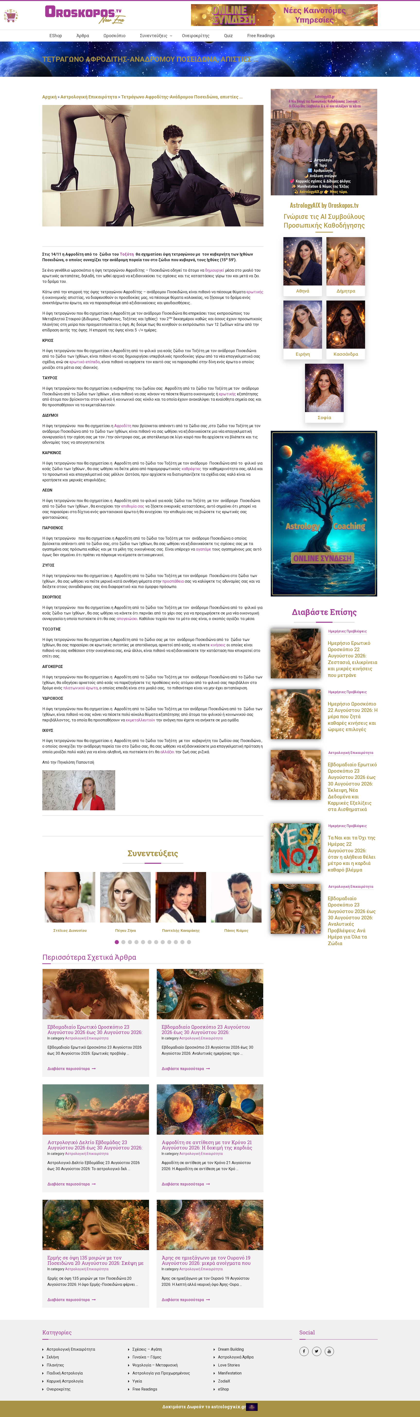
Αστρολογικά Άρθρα (236, 1357)
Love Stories (229, 1365)
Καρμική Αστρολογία (65, 1381)
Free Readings (144, 1389)
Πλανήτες (55, 1365)
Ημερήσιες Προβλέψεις (347, 631)
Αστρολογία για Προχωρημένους (161, 1373)
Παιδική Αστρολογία (65, 1373)
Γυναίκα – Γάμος (146, 1357)
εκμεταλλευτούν (140, 720)
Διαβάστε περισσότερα (69, 1068)
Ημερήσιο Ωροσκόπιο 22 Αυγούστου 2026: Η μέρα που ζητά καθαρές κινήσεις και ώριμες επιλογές (353, 717)
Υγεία (137, 1381)
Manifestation (230, 1373)
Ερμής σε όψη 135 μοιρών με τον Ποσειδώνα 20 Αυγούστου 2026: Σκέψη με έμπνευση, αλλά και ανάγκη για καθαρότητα (95, 1265)
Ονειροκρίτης (59, 1389)
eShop (223, 1389)
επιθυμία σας (132, 506)
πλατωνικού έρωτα (80, 688)
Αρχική (50, 96)
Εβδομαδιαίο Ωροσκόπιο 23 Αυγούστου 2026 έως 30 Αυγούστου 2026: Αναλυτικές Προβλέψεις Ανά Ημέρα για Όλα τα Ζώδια (208, 1035)
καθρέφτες (191, 469)
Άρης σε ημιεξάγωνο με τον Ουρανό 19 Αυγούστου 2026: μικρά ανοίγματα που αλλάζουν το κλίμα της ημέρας (206, 1262)
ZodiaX (224, 1381)
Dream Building (231, 1349)
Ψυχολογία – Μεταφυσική (155, 1365)
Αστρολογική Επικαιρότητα (89, 96)
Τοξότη (127, 254)
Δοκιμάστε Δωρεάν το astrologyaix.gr (204, 1406)
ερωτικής (254, 292)
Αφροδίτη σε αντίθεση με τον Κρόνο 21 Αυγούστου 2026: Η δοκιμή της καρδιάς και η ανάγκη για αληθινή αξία (207, 1147)
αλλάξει (167, 752)
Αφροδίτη (122, 425)
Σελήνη (53, 1357)
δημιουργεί (214, 270)
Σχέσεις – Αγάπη (147, 1349)
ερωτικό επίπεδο (85, 362)
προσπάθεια (173, 581)
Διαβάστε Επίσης (324, 611)
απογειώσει (127, 618)
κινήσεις (218, 645)
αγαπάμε (203, 549)
